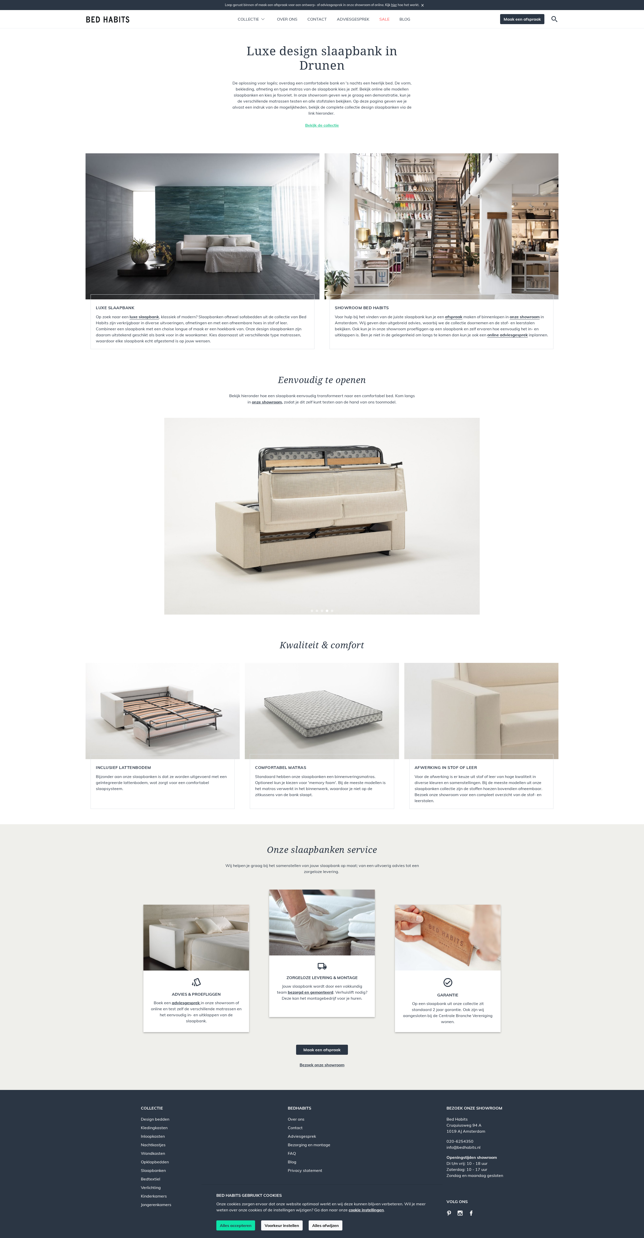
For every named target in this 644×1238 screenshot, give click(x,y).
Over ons (287, 19)
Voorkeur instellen (282, 1225)
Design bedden (155, 1119)
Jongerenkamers (156, 1204)
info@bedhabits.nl (463, 1147)
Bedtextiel (150, 1178)
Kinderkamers (154, 1196)
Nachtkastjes (153, 1144)
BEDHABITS (299, 1108)
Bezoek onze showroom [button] (322, 1064)
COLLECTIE (152, 1108)
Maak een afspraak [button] (522, 19)
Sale (384, 19)
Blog (404, 19)
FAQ (292, 1153)
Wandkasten (153, 1153)
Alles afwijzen (325, 1225)
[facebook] (473, 1212)
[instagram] (462, 1212)
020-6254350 (460, 1141)
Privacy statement (305, 1170)
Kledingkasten (154, 1127)
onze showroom (267, 401)
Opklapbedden (155, 1161)
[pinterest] (452, 1212)
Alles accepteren (236, 1225)
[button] (248, 19)
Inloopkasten (153, 1136)
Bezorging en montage (309, 1144)
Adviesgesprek (353, 19)
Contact (317, 19)
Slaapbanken (153, 1170)
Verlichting (151, 1187)
